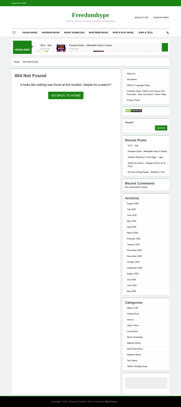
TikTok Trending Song (137, 366)
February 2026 (133, 238)
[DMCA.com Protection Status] (133, 111)
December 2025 (134, 250)
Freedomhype (90, 14)
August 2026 (133, 203)
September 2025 (134, 268)
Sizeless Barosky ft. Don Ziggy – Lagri (145, 157)
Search (129, 122)
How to (130, 319)
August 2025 (133, 273)
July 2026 (131, 209)
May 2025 (131, 291)
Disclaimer (132, 79)
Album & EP (132, 308)
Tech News (132, 360)
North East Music (123, 32)
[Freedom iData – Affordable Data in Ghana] (61, 50)
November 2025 (134, 256)
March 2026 (132, 233)
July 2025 (131, 279)
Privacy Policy (133, 100)
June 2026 (132, 215)
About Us (131, 73)
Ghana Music (30, 32)
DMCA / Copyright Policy (138, 85)
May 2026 (131, 221)
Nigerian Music (51, 32)
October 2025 (133, 262)
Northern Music (98, 32)
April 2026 (131, 227)
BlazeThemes (111, 402)
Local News (132, 331)
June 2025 (132, 285)
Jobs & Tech (145, 32)
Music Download (74, 32)
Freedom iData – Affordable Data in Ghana (90, 45)
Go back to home (66, 95)
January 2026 (133, 244)
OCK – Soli (45, 45)
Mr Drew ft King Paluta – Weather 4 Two (146, 172)
